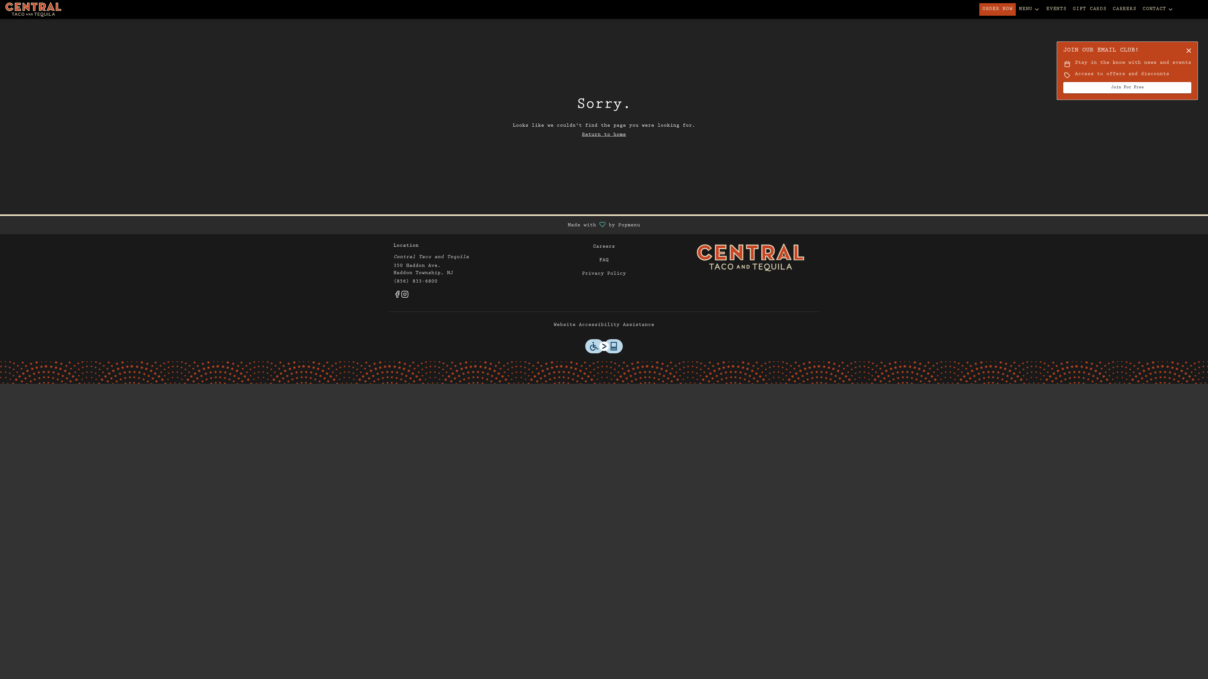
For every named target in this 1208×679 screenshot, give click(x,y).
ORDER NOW (997, 9)
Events (1056, 9)
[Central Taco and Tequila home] (33, 9)
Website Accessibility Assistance (604, 325)
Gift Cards (1089, 9)
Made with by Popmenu (322, 225)
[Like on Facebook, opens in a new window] (397, 297)
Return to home (604, 135)
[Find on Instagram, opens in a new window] (405, 297)
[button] (1029, 9)
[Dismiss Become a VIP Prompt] (1189, 51)
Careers (1124, 9)
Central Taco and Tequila (750, 258)
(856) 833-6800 (416, 281)
